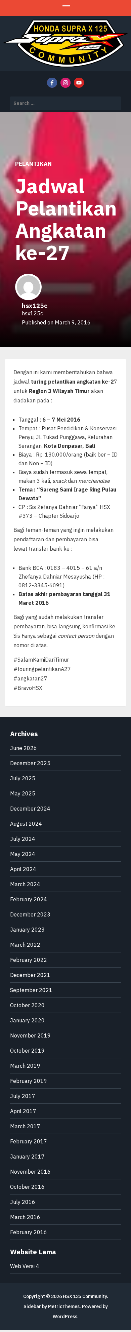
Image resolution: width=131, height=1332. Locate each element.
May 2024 (22, 854)
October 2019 (27, 1050)
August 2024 (26, 823)
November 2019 (30, 1035)
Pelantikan (33, 163)
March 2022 (25, 944)
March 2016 (25, 1217)
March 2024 (25, 884)
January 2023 (27, 929)
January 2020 (27, 1020)
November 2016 (30, 1171)
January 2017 (27, 1156)
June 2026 (23, 748)
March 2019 (25, 1065)
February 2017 (28, 1141)
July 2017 (22, 1096)
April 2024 (23, 869)
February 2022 (28, 959)
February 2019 (28, 1081)
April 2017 (23, 1111)
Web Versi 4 (24, 1266)
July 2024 (22, 838)
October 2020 (27, 1005)
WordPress (65, 1317)
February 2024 (28, 899)
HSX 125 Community (85, 1296)
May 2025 (22, 793)
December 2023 (30, 914)
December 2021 (30, 975)
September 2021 (31, 990)
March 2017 (25, 1126)
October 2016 (27, 1186)
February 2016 (28, 1232)
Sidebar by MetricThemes (52, 1306)
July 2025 (22, 778)
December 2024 (30, 808)
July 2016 (22, 1202)
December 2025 (30, 763)
